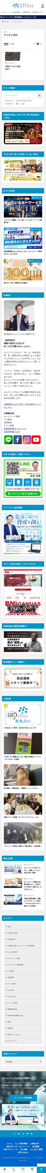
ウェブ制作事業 (14, 12)
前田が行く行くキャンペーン (18, 1146)
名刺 (17, 104)
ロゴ (23, 104)
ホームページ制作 (14, 958)
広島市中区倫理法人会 (15, 1015)
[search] (39, 95)
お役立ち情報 (37, 229)
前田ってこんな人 (36, 260)
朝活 (9, 1022)
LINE (32, 1171)
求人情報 (23, 1149)
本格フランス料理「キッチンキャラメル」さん (21, 817)
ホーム (4, 12)
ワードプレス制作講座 (15, 965)
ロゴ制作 (11, 971)
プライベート (12, 1041)
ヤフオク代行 (17, 22)
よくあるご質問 (36, 1149)
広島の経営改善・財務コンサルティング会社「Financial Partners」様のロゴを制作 (33, 902)
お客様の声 (26, 12)
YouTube (11, 990)
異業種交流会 (12, 1009)
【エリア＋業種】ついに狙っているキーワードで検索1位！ (23, 221)
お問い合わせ (23, 1152)
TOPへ (41, 1171)
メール (23, 1171)
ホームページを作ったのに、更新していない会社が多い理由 (32, 870)
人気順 (12, 44)
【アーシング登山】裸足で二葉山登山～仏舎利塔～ (23, 846)
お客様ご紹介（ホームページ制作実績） (22, 946)
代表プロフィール (10, 1149)
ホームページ (9, 100)
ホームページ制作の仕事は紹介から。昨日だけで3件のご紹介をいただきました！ (33, 885)
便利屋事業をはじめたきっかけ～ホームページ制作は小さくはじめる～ (23, 252)
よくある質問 (12, 952)
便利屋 (10, 1028)
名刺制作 (11, 977)
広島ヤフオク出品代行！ (12, 67)
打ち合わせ (12, 996)
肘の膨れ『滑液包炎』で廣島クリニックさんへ (21, 788)
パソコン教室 (12, 1003)
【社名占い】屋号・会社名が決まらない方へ (20, 728)
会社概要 (35, 1146)
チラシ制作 (12, 984)
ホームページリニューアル (23, 100)
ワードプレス (9, 104)
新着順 (6, 44)
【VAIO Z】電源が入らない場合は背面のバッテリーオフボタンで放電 (22, 758)
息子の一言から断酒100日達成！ (16, 283)
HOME (6, 22)
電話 (14, 1171)
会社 (9, 927)
